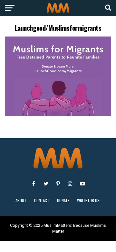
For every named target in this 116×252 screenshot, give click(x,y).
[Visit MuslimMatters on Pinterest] (58, 183)
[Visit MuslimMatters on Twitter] (46, 183)
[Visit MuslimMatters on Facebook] (33, 183)
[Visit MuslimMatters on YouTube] (82, 183)
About (20, 200)
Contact (41, 200)
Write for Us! (89, 200)
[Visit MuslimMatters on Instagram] (70, 183)
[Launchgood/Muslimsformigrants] (58, 114)
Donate (63, 200)
